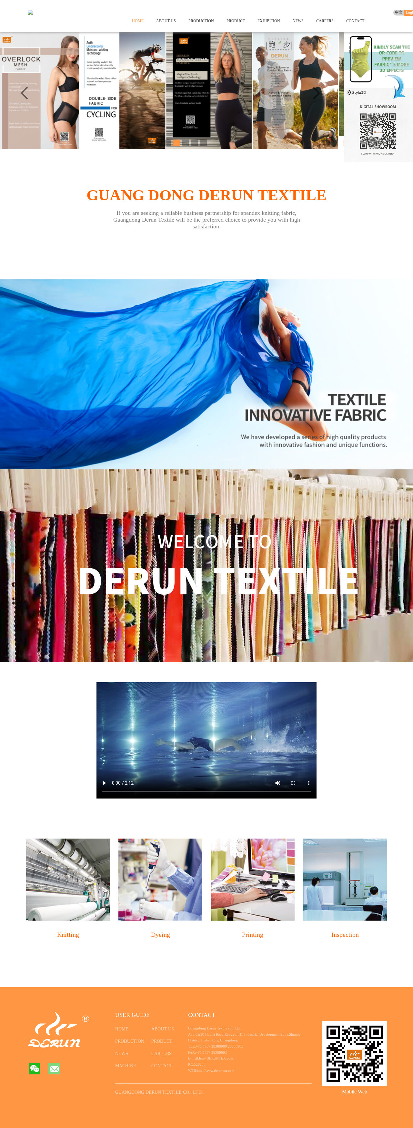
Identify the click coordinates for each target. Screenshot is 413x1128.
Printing (252, 934)
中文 (399, 12)
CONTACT (355, 21)
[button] (318, 94)
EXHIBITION (268, 21)
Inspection (345, 934)
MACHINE (125, 1065)
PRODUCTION (201, 21)
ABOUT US (166, 21)
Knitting (68, 934)
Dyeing (160, 934)
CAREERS (325, 21)
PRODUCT (236, 21)
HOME (138, 21)
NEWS (298, 21)
